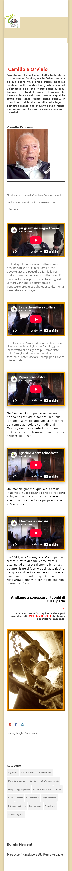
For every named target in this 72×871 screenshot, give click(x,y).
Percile (20, 797)
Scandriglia (50, 806)
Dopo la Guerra (45, 772)
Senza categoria (15, 814)
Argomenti (13, 772)
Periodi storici (32, 797)
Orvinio (58, 789)
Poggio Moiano (49, 797)
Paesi (10, 797)
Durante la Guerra (16, 780)
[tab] (10, 724)
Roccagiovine (35, 806)
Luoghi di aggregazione (19, 789)
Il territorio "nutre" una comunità (44, 780)
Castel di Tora (27, 772)
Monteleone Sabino (42, 789)
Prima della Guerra (17, 806)
